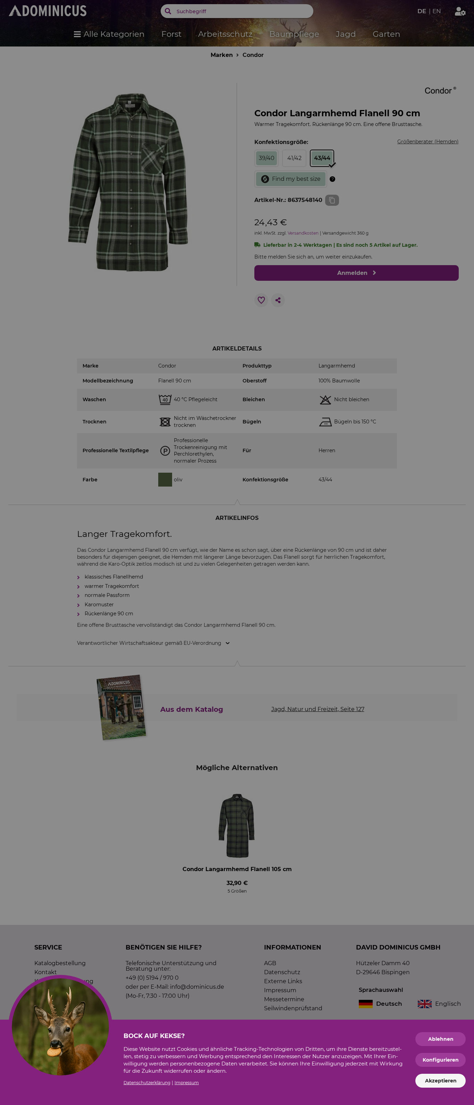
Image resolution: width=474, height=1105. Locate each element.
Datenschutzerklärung (147, 1082)
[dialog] (237, 552)
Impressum (187, 1082)
